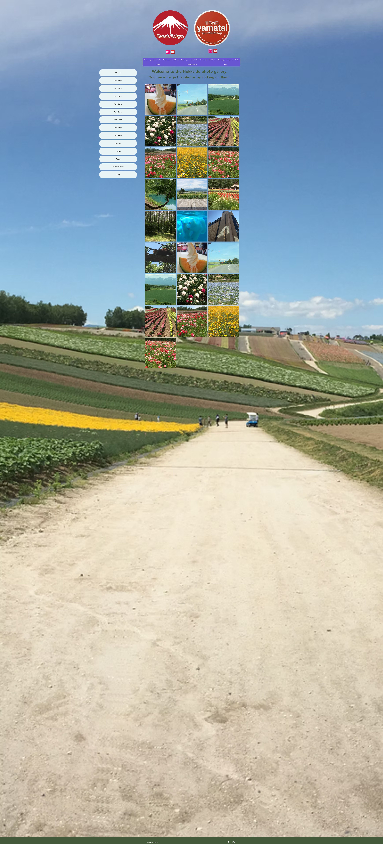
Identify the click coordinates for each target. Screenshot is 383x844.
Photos (118, 151)
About (118, 159)
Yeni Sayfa (118, 81)
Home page (118, 73)
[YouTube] (215, 51)
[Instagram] (210, 51)
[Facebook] (228, 842)
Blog (118, 175)
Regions (118, 143)
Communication (118, 167)
